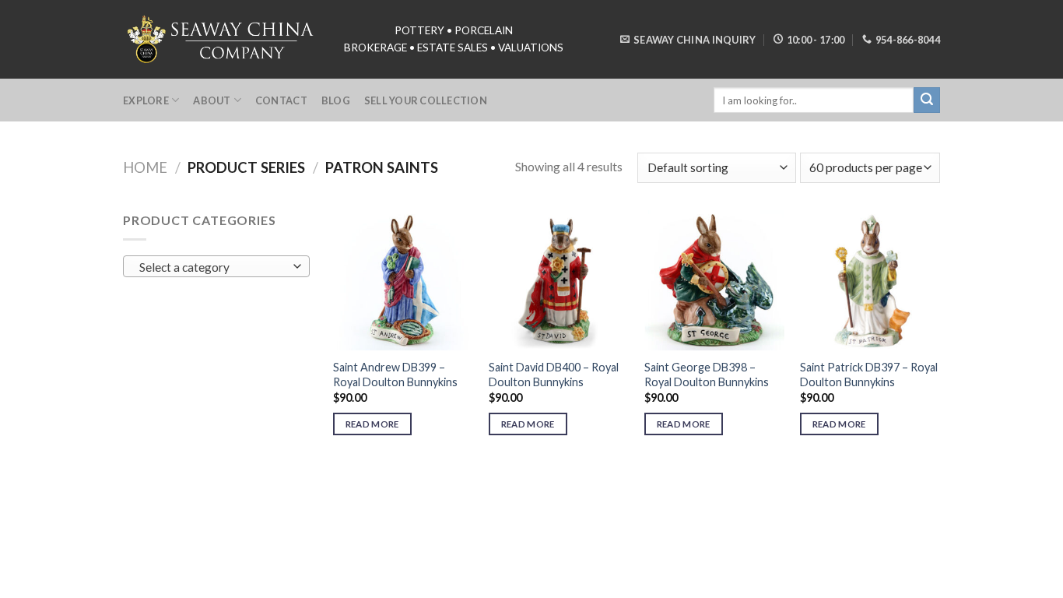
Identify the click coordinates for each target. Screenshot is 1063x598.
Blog (335, 100)
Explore (146, 100)
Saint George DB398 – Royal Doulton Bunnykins (706, 375)
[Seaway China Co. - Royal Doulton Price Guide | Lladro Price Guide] (222, 38)
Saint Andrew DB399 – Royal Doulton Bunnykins (395, 375)
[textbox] (213, 267)
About (211, 100)
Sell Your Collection (425, 100)
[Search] (927, 100)
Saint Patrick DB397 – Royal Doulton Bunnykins (869, 375)
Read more (372, 424)
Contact (281, 100)
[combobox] (216, 266)
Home (145, 167)
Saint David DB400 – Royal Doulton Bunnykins (554, 375)
